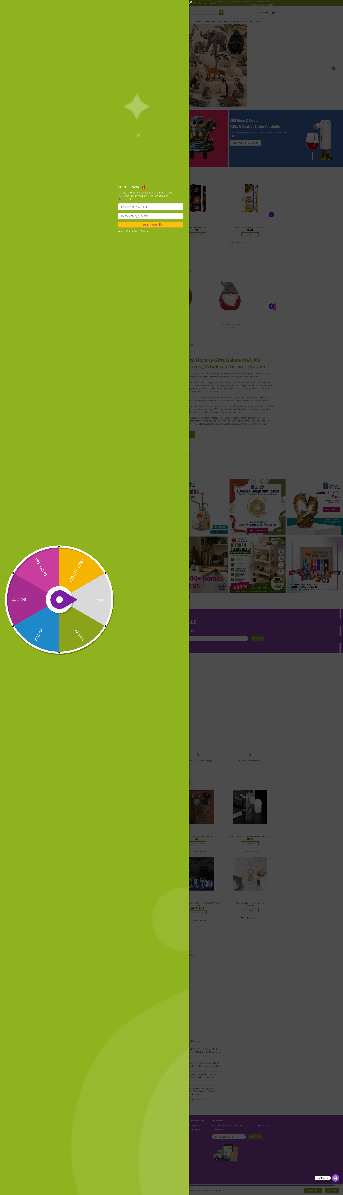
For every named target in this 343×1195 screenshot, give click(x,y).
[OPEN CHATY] (335, 1178)
